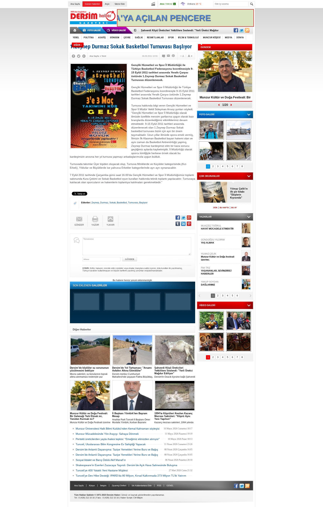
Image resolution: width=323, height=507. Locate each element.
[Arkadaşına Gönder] (168, 56)
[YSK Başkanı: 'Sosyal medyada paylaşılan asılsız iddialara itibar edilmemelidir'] (238, 320)
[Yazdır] (173, 56)
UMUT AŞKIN (220, 271)
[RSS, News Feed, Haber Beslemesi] (247, 30)
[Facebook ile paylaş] (236, 30)
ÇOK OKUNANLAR (209, 176)
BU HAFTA (224, 208)
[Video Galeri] (116, 30)
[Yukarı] (110, 221)
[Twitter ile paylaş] (241, 30)
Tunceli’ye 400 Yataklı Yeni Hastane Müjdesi (102, 470)
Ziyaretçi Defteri (119, 485)
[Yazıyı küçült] (182, 56)
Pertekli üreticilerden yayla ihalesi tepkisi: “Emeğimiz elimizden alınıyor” (118, 439)
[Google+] (84, 56)
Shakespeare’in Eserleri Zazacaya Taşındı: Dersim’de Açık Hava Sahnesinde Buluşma (126, 465)
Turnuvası (133, 202)
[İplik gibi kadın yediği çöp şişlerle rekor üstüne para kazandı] (211, 342)
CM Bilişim (138, 498)
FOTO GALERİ (206, 114)
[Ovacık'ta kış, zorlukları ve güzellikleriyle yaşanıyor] (238, 129)
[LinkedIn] (183, 223)
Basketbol (122, 202)
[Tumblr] (178, 223)
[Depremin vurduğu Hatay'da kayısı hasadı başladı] (211, 320)
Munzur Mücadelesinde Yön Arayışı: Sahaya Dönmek (107, 433)
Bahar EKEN (220, 243)
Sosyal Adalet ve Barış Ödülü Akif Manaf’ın (101, 459)
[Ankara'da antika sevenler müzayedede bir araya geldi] (238, 342)
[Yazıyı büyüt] (190, 56)
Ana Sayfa (75, 4)
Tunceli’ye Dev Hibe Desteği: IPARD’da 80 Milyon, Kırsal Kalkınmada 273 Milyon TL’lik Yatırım (131, 475)
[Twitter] (78, 56)
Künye (92, 485)
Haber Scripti (126, 498)
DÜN (215, 208)
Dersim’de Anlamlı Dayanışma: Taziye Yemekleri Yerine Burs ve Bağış (117, 449)
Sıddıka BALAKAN (211, 228)
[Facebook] (73, 56)
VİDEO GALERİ (207, 305)
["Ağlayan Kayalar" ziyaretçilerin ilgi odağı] (238, 151)
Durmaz (104, 202)
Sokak (112, 202)
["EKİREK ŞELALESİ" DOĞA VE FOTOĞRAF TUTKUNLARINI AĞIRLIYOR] (211, 129)
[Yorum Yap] (163, 56)
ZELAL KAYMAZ (218, 257)
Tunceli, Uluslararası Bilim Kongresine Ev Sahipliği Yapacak (111, 444)
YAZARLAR (205, 216)
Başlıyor (143, 202)
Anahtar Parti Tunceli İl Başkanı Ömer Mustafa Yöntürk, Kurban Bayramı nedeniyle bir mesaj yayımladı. (131, 418)
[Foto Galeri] (92, 30)
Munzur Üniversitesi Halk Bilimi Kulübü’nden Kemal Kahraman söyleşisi (117, 428)
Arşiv (107, 4)
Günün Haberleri (92, 4)
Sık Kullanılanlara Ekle (142, 485)
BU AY (234, 208)
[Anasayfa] (75, 30)
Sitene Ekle (120, 4)
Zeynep (95, 202)
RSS (159, 485)
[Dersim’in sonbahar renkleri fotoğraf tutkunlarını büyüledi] (211, 151)
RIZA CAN (206, 284)
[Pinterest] (189, 223)
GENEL (170, 485)
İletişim (103, 485)
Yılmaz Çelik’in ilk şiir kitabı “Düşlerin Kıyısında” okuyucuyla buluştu (239, 193)
